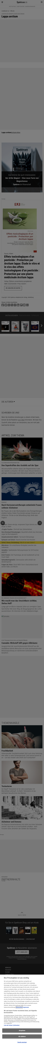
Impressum (26, 1007)
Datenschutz (19, 1007)
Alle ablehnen (22, 1036)
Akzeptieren (22, 1030)
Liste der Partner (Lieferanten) (11, 1025)
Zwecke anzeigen (22, 1042)
